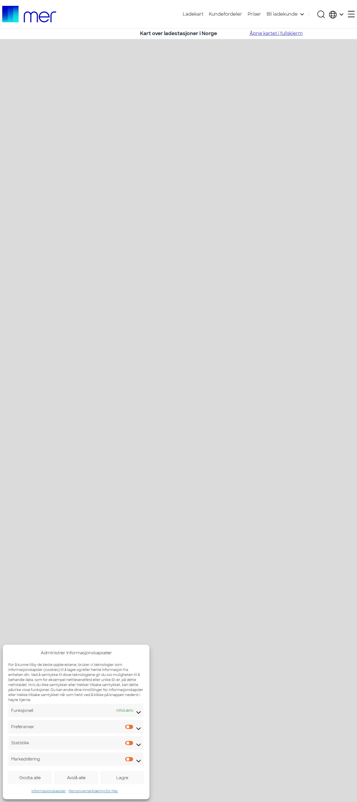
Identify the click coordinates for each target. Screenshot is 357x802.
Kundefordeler (225, 14)
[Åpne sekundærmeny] (351, 14)
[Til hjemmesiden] (29, 14)
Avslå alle (76, 778)
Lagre (122, 778)
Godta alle (30, 778)
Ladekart (193, 14)
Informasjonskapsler (49, 791)
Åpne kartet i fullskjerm (276, 33)
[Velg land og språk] (336, 14)
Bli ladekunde (282, 14)
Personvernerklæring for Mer (93, 791)
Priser (254, 14)
